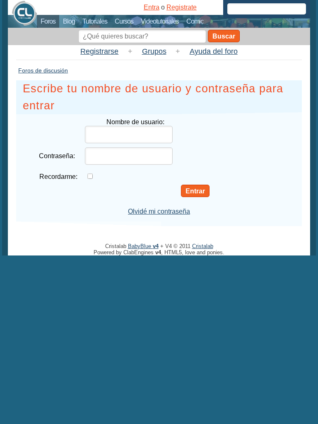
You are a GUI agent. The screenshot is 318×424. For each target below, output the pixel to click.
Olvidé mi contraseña (159, 211)
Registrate (181, 7)
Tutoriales (94, 21)
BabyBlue (143, 246)
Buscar (223, 36)
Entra (151, 7)
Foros (48, 21)
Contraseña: (57, 155)
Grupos (154, 51)
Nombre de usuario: (135, 121)
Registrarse (99, 51)
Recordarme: (58, 176)
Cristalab (202, 246)
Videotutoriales (160, 21)
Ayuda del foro (214, 51)
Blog (69, 21)
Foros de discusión (43, 70)
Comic (194, 21)
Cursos (124, 21)
